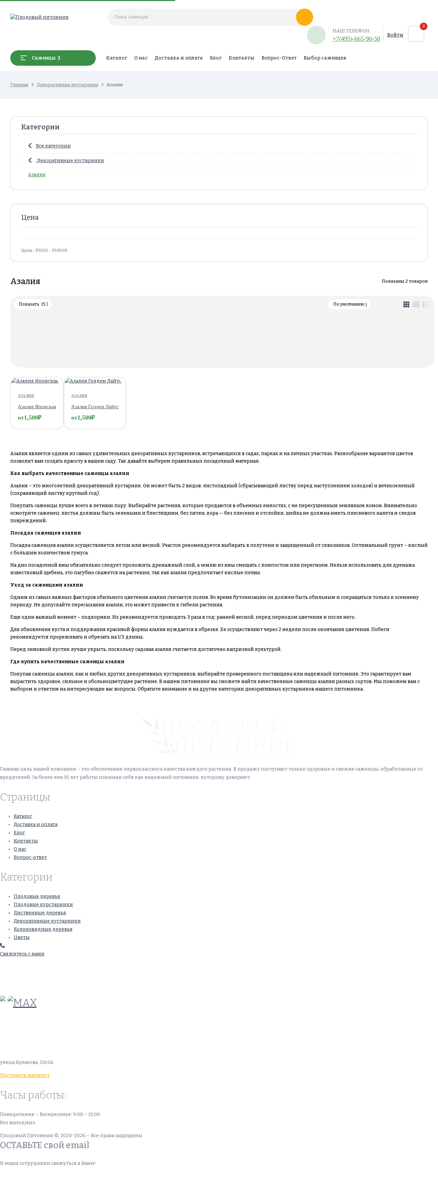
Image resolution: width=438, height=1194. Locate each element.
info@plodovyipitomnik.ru (63, 1030)
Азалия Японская (37, 406)
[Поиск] (304, 17)
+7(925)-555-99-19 (21, 983)
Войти (395, 35)
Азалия (37, 175)
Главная (19, 84)
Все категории (53, 146)
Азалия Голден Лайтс (95, 406)
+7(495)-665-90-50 (356, 38)
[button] (416, 34)
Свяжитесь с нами (22, 954)
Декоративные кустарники (67, 84)
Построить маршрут (25, 1075)
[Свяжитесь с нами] (2, 946)
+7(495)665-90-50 (21, 967)
